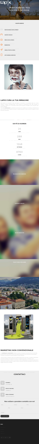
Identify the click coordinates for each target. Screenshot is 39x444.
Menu (20, 2)
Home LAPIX (3, 427)
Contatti (3, 433)
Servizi (2, 431)
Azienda (2, 429)
